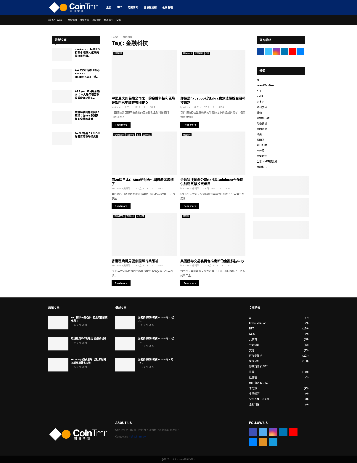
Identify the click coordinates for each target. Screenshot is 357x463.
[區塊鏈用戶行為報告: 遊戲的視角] (58, 343)
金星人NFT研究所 (267, 161)
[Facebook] (253, 432)
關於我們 (72, 20)
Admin (117, 107)
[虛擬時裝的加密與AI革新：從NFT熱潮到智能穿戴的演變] (62, 117)
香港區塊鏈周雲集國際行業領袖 (135, 261)
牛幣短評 (262, 156)
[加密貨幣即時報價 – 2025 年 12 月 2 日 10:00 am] (125, 322)
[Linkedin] (283, 432)
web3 (260, 96)
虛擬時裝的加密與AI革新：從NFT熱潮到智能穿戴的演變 (87, 116)
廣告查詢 (84, 20)
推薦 (207, 53)
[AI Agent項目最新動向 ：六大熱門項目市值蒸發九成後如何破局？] (62, 96)
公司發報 (167, 7)
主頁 (108, 7)
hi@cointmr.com (138, 436)
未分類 (186, 216)
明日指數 (262, 145)
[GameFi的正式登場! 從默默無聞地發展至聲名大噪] (58, 364)
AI (258, 79)
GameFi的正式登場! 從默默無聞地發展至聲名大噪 (88, 361)
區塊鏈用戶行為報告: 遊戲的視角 (88, 338)
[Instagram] (273, 432)
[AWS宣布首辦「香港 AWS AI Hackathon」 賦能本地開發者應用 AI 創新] (62, 75)
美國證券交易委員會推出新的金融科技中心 (212, 261)
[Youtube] (293, 432)
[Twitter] (263, 432)
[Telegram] (273, 442)
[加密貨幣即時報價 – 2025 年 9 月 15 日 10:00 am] (125, 364)
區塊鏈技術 (150, 7)
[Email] (253, 442)
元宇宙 (260, 101)
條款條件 (108, 20)
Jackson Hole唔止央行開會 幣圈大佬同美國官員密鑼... (87, 52)
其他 (259, 112)
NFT (119, 7)
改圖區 (260, 139)
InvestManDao (265, 85)
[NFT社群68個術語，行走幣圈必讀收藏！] (58, 322)
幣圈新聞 (133, 7)
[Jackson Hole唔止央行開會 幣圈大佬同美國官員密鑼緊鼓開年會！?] (62, 54)
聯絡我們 (96, 20)
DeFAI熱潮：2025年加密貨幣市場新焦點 (87, 135)
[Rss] (263, 442)
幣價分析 (262, 123)
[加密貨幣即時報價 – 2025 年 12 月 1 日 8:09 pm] (125, 343)
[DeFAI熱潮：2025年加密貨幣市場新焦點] (62, 138)
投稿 (118, 20)
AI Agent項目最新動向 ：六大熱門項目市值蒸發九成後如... (87, 95)
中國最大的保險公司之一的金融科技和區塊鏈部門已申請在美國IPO (143, 100)
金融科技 (147, 135)
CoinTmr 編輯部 (122, 188)
